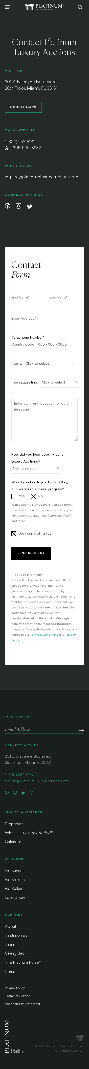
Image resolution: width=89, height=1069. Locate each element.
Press (10, 972)
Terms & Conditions (44, 634)
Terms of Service (17, 996)
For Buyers (14, 871)
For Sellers (14, 889)
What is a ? (29, 833)
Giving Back (15, 954)
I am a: (16, 363)
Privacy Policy (15, 988)
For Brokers (15, 880)
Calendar (13, 842)
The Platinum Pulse (24, 963)
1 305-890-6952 (25, 148)
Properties (14, 824)
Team (10, 945)
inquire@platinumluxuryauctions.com (42, 177)
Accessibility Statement (22, 1004)
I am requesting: (24, 382)
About (10, 927)
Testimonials (16, 936)
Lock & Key (15, 898)
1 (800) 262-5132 (20, 142)
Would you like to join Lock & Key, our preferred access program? (39, 485)
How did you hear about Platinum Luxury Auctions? (39, 457)
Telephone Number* (27, 337)
